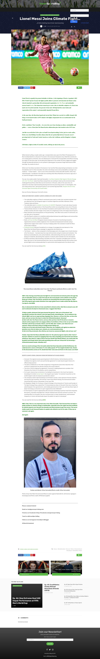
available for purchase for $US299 (46, 205)
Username (72, 8)
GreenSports (69, 550)
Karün (81, 550)
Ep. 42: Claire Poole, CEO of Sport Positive (73, 584)
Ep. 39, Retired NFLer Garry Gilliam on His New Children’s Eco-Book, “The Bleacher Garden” (76, 597)
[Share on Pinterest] (34, 88)
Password (72, 13)
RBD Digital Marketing (51, 656)
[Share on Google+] (31, 88)
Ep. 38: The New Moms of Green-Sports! (73, 602)
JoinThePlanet (76, 550)
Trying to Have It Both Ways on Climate (29, 549)
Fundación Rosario (29, 227)
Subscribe (50, 643)
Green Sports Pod (17, 585)
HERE (44, 246)
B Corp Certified (33, 220)
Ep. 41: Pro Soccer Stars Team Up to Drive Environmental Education (73, 590)
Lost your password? (86, 23)
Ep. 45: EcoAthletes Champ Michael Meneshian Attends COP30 (51, 587)
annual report (40, 374)
